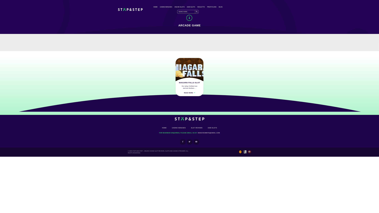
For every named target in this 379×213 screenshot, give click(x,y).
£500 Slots (191, 7)
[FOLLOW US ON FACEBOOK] (182, 141)
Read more (188, 93)
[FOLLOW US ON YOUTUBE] (196, 141)
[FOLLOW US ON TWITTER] (189, 141)
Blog (221, 7)
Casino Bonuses (166, 7)
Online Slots (179, 7)
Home (155, 7)
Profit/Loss (211, 7)
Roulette (201, 7)
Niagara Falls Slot (189, 83)
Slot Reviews (197, 128)
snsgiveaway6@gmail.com (209, 133)
